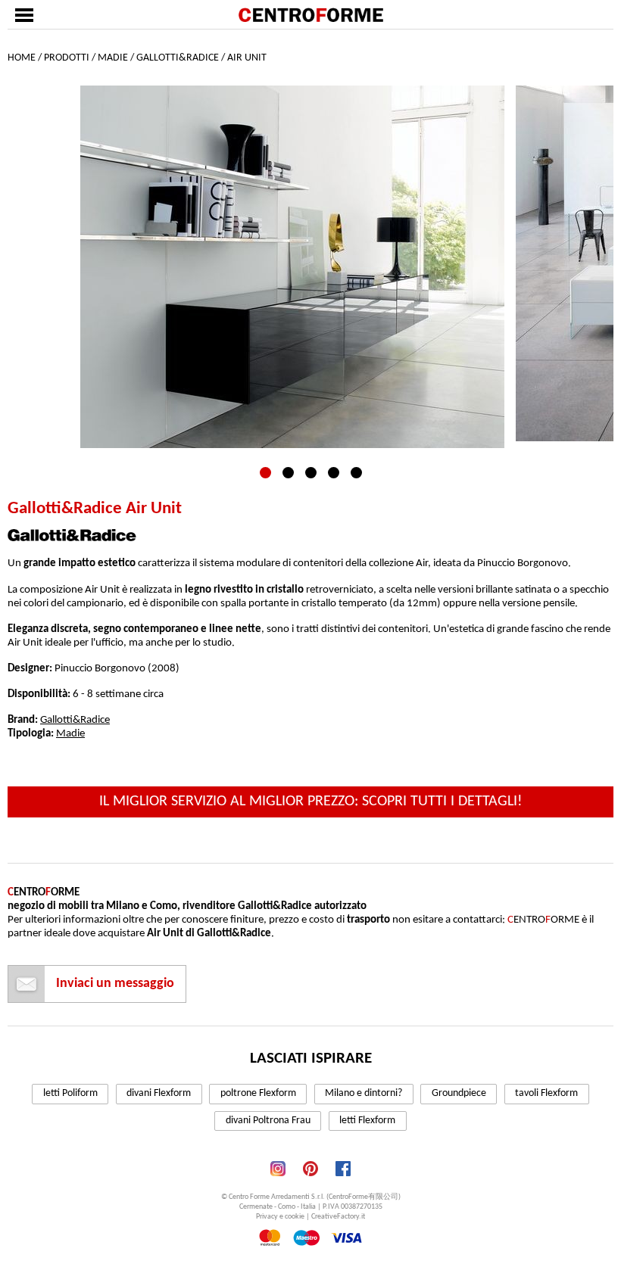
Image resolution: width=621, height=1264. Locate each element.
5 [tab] (356, 472)
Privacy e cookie (280, 1217)
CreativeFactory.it (338, 1217)
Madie (113, 58)
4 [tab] (333, 472)
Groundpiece (459, 1093)
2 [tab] (288, 472)
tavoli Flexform (546, 1093)
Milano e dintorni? (363, 1093)
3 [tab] (311, 472)
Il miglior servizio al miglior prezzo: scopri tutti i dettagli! (311, 801)
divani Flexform (158, 1093)
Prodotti (66, 58)
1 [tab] (265, 472)
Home (22, 58)
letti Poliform (70, 1093)
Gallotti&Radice (177, 58)
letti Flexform (367, 1120)
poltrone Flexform (258, 1093)
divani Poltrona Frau (268, 1120)
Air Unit (247, 58)
